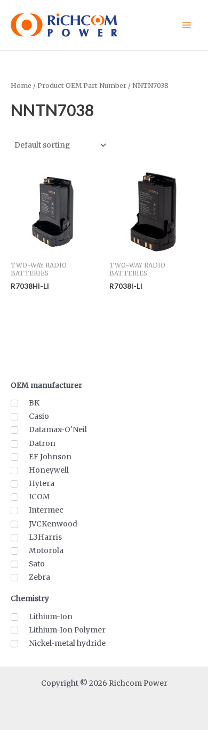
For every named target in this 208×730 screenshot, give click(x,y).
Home (21, 86)
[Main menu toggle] (187, 24)
